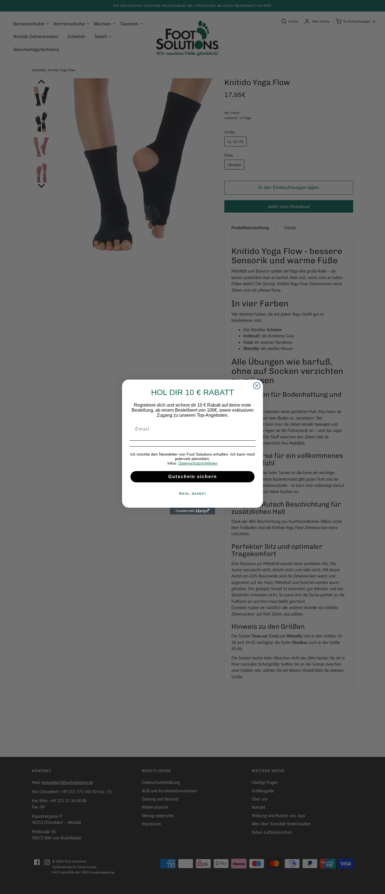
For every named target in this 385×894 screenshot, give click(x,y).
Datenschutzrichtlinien (198, 463)
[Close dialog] (256, 385)
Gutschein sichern (192, 476)
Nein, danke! (192, 494)
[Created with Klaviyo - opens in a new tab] (192, 511)
